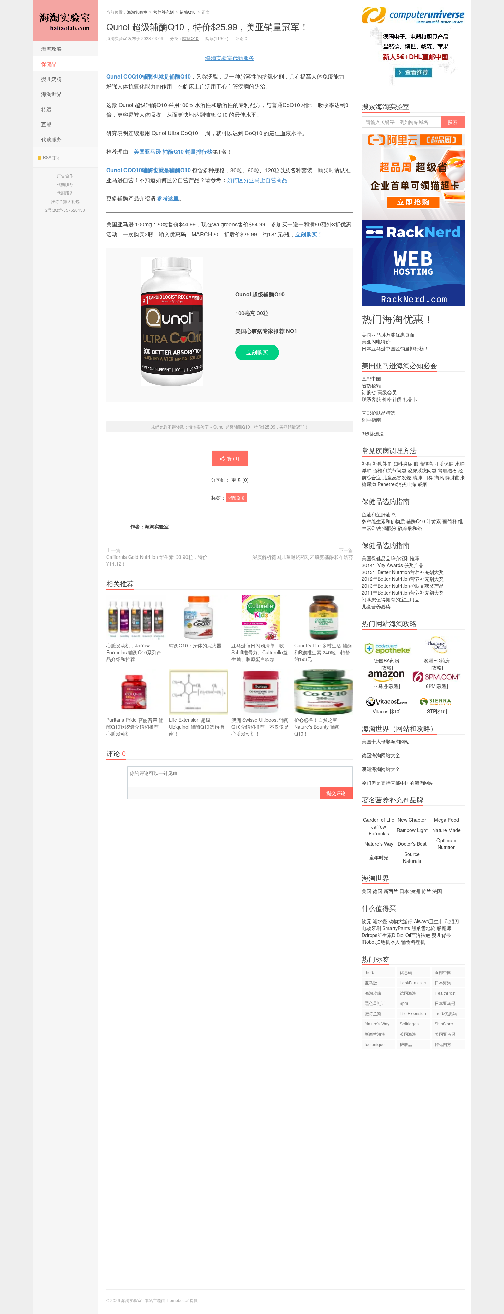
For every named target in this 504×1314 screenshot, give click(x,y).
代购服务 (51, 139)
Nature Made (446, 829)
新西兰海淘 (375, 1034)
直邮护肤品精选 (378, 412)
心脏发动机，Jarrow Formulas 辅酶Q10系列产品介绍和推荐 (133, 652)
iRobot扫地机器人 (381, 941)
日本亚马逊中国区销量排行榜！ (395, 348)
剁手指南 (371, 419)
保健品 (49, 63)
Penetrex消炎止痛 (396, 484)
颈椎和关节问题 (389, 470)
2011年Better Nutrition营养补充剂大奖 (403, 592)
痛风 (439, 477)
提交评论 (336, 792)
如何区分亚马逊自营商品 (257, 180)
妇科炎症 (402, 463)
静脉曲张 (455, 477)
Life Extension (413, 1013)
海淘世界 (51, 93)
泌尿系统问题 (422, 470)
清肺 (417, 477)
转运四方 (443, 1044)
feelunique (375, 1044)
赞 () (233, 458)
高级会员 (387, 392)
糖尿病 (369, 484)
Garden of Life (378, 819)
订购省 (369, 392)
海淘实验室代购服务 (229, 58)
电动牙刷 (371, 928)
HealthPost (445, 993)
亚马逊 (371, 982)
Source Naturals (412, 857)
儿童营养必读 (376, 606)
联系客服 (371, 399)
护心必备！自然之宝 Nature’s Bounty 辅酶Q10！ (317, 726)
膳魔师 (444, 928)
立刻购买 (257, 352)
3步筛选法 (373, 433)
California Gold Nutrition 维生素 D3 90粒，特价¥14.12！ (156, 560)
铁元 (366, 921)
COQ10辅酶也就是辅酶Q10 (157, 76)
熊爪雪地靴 (423, 928)
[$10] (395, 711)
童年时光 (378, 857)
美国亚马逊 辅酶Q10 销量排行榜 (173, 151)
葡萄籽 (449, 521)
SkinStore (444, 1023)
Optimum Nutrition (446, 843)
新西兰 (391, 891)
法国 (437, 891)
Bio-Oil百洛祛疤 (413, 934)
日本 (404, 891)
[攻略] (387, 667)
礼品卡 (410, 399)
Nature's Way (377, 1023)
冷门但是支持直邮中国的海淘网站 (398, 782)
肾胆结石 (447, 470)
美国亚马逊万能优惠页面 (388, 334)
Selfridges (409, 1023)
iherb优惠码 (446, 1013)
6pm (404, 1003)
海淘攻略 (51, 48)
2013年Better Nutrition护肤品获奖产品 (403, 585)
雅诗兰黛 (373, 1013)
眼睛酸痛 (423, 463)
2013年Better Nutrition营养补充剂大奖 (403, 571)
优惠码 (406, 972)
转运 (46, 109)
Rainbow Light (412, 829)
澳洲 (415, 891)
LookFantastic (413, 982)
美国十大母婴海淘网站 (386, 741)
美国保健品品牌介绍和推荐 (390, 558)
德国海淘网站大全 (381, 755)
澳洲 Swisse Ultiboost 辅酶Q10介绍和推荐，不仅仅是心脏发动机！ (260, 726)
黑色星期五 (375, 1003)
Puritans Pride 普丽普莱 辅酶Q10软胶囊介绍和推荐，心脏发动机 (135, 726)
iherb (369, 972)
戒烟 (422, 484)
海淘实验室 (65, 20)
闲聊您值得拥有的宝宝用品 (390, 599)
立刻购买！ (309, 234)
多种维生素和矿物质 (383, 521)
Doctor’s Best (412, 843)
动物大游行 (400, 921)
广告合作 (65, 175)
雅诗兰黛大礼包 (65, 201)
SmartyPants (396, 928)
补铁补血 (382, 463)
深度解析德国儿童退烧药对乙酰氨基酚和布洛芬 (302, 556)
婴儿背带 (441, 934)
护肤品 (406, 1044)
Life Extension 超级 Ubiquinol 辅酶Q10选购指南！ (196, 726)
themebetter (177, 1300)
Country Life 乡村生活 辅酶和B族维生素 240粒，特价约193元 (323, 652)
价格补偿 (391, 399)
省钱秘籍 (371, 385)
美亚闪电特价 (376, 341)
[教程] (394, 685)
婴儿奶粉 (51, 78)
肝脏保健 (444, 463)
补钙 (366, 463)
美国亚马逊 (445, 1034)
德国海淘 (408, 993)
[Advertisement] (413, 1173)
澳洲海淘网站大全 (381, 768)
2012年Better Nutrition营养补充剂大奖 (403, 578)
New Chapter (412, 819)
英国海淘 (408, 1034)
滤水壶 (380, 921)
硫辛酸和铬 (410, 528)
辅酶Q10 (188, 12)
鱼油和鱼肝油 (376, 514)
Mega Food (446, 819)
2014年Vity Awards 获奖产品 (392, 565)
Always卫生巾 (428, 921)
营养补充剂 (163, 12)
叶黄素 (434, 521)
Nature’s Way (378, 843)
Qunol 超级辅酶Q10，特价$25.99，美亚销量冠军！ (207, 26)
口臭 (428, 477)
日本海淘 (443, 982)
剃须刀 (452, 921)
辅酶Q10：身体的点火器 (195, 645)
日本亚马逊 (445, 1003)
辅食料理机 (413, 941)
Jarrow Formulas (379, 830)
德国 (377, 891)
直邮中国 (371, 378)
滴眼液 (389, 528)
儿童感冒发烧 (396, 477)
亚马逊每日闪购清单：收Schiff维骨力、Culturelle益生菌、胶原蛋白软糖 (259, 652)
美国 (366, 891)
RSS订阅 (51, 157)
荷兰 (426, 891)
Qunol (114, 76)
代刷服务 (65, 193)
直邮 (46, 124)
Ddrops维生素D (378, 934)
